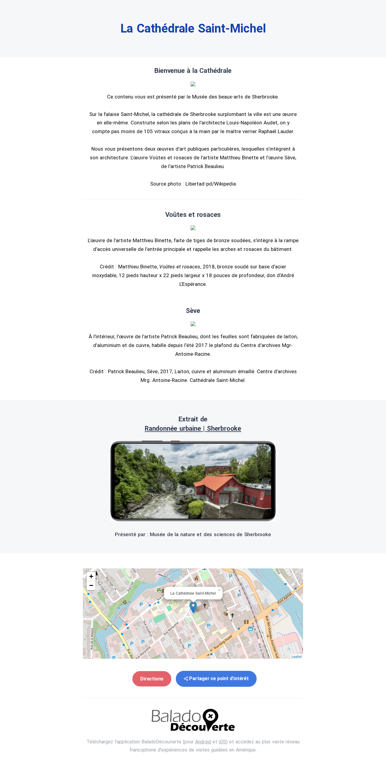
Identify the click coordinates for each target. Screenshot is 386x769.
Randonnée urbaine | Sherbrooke (193, 428)
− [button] (91, 585)
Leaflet (297, 656)
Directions (151, 679)
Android (203, 742)
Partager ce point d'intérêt (219, 678)
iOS (222, 742)
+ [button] (91, 576)
